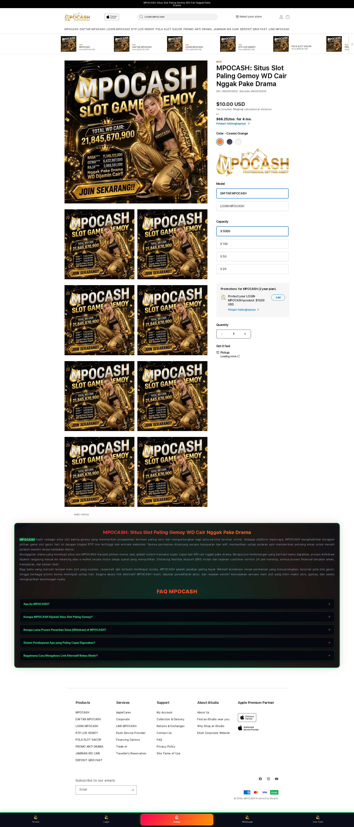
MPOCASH (71, 29)
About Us (203, 712)
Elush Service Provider (130, 732)
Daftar (177, 822)
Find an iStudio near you (213, 719)
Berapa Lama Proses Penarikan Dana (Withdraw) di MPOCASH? (64, 629)
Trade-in (121, 746)
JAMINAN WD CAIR (226, 29)
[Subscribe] (132, 790)
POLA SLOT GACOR (169, 29)
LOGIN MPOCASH (118, 29)
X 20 (223, 269)
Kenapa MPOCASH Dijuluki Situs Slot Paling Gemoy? (58, 616)
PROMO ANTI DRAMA (197, 29)
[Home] (77, 17)
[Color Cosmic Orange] (220, 142)
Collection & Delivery (171, 719)
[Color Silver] (238, 142)
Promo (36, 822)
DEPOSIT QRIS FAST (253, 29)
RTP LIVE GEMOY (142, 29)
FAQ (159, 739)
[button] (71, 29)
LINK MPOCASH (279, 29)
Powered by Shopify (267, 798)
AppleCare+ (123, 712)
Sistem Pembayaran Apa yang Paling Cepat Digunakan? (59, 642)
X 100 (224, 244)
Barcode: (245, 91)
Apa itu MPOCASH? (36, 603)
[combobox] (177, 16)
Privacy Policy (166, 746)
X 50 (223, 256)
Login (106, 822)
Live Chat (318, 822)
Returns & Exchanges (171, 726)
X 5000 (225, 231)
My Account (165, 712)
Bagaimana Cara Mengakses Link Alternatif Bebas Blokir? (60, 655)
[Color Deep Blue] (229, 142)
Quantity (222, 325)
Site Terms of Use (168, 753)
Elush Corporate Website (213, 732)
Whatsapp (247, 822)
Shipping (238, 109)
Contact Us (164, 732)
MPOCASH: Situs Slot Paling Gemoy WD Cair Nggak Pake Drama (177, 4)
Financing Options (128, 739)
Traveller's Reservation (131, 753)
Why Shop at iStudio (210, 726)
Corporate (123, 719)
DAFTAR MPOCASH (92, 29)
